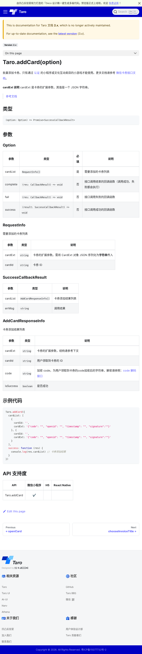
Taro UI (6, 593)
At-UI (5, 599)
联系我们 (6, 641)
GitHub (70, 586)
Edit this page (16, 511)
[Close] (139, 3)
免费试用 (114, 3)
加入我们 (6, 635)
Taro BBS (71, 593)
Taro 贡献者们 (73, 635)
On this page (13, 53)
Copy (133, 119)
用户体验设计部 (74, 629)
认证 (37, 72)
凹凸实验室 (8, 629)
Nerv (4, 605)
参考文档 (11, 96)
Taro (4, 586)
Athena (6, 611)
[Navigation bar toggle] (5, 11)
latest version (67, 33)
